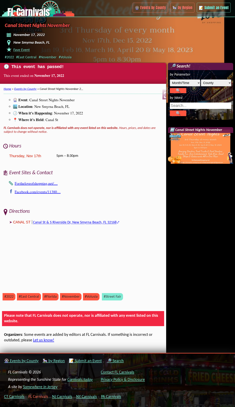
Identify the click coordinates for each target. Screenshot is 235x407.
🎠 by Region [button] (182, 7)
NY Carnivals (86, 397)
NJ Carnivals (62, 397)
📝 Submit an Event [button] (214, 7)
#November (48, 57)
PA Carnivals (111, 397)
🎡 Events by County (21, 361)
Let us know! (43, 340)
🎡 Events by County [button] (150, 7)
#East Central (26, 57)
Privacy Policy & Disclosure (123, 380)
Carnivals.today (80, 380)
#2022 (9, 57)
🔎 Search (115, 361)
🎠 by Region (54, 361)
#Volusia (65, 57)
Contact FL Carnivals (117, 372)
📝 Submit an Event (85, 361)
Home (7, 89)
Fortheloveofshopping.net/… (36, 183)
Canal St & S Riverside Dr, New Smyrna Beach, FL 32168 (75, 222)
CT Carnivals (14, 397)
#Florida (50, 297)
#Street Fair (112, 297)
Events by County (25, 89)
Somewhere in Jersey (40, 387)
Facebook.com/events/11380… (38, 191)
